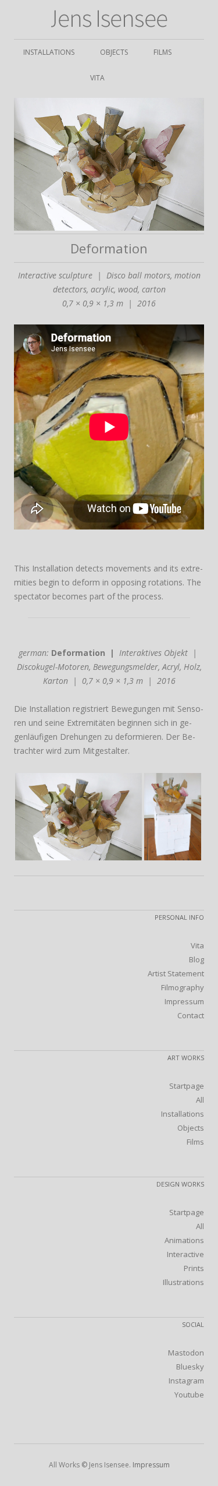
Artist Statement (176, 973)
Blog (196, 959)
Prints (194, 1268)
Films (162, 52)
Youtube (189, 1394)
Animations (184, 1240)
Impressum (184, 1001)
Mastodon (186, 1352)
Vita (97, 78)
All (200, 1100)
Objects (114, 52)
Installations (48, 52)
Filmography (182, 987)
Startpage (186, 1086)
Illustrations (183, 1282)
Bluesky (190, 1366)
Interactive (185, 1254)
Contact (190, 1015)
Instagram (186, 1380)
